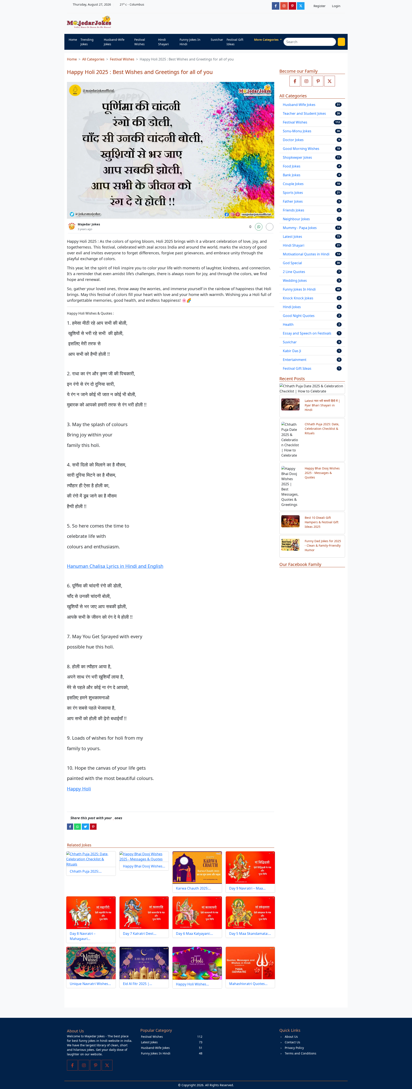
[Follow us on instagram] (306, 81)
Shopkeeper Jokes (297, 157)
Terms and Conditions (300, 1053)
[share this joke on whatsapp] (77, 826)
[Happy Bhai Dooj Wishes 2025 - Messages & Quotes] (144, 856)
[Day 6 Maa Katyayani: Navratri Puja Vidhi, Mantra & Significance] (197, 912)
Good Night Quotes (299, 315)
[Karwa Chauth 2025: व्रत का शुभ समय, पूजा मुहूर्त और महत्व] (197, 867)
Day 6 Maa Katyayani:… (194, 933)
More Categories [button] (266, 40)
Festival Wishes (139, 42)
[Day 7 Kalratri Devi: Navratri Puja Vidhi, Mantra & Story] (144, 912)
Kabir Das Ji (292, 350)
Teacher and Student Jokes (304, 113)
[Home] (90, 22)
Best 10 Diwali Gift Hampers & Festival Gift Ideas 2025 (321, 522)
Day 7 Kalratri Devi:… (139, 933)
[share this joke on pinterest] (93, 826)
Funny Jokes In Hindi (190, 42)
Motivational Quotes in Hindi (306, 254)
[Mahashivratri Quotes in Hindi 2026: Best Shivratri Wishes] (250, 963)
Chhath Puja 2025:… (86, 871)
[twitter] (85, 826)
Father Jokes (293, 201)
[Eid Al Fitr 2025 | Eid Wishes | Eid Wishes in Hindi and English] (144, 963)
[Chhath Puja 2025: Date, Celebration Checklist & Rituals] (91, 859)
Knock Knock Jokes (298, 298)
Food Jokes (291, 166)
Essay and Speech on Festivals (307, 333)
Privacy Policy (294, 1048)
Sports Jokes (293, 192)
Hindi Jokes (292, 307)
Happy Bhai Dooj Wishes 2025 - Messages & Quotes (322, 472)
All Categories (93, 59)
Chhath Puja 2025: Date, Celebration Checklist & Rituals (322, 428)
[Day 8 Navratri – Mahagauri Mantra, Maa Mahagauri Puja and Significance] (91, 912)
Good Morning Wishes (301, 148)
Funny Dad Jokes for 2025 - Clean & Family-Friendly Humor (323, 545)
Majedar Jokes (89, 224)
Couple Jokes (293, 183)
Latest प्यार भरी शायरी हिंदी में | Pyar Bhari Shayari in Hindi (322, 405)
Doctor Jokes (293, 139)
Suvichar (217, 40)
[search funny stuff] (341, 42)
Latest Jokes (292, 236)
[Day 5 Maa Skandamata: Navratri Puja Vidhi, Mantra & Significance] (250, 912)
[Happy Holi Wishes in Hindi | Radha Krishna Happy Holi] (197, 963)
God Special (292, 263)
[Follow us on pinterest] (318, 81)
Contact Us (292, 1042)
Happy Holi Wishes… (192, 984)
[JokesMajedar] (300, 6)
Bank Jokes (291, 175)
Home (73, 40)
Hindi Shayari (163, 42)
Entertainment (294, 359)
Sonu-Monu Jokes (297, 131)
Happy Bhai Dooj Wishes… (144, 866)
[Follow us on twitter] (329, 81)
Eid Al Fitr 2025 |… (137, 983)
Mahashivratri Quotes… (248, 983)
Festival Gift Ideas (235, 42)
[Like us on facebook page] (294, 81)
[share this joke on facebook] (70, 826)
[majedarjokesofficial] (275, 6)
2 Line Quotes (294, 271)
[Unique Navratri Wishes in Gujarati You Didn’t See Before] (91, 963)
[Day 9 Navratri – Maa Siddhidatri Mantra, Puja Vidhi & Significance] (250, 867)
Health (288, 324)
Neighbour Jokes (296, 219)
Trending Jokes (87, 42)
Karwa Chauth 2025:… (193, 888)
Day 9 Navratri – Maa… (247, 888)
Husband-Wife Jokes (114, 42)
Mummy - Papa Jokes (300, 227)
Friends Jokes (293, 210)
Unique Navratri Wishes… (90, 983)
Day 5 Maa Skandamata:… (250, 933)
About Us (291, 1037)
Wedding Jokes (295, 280)
